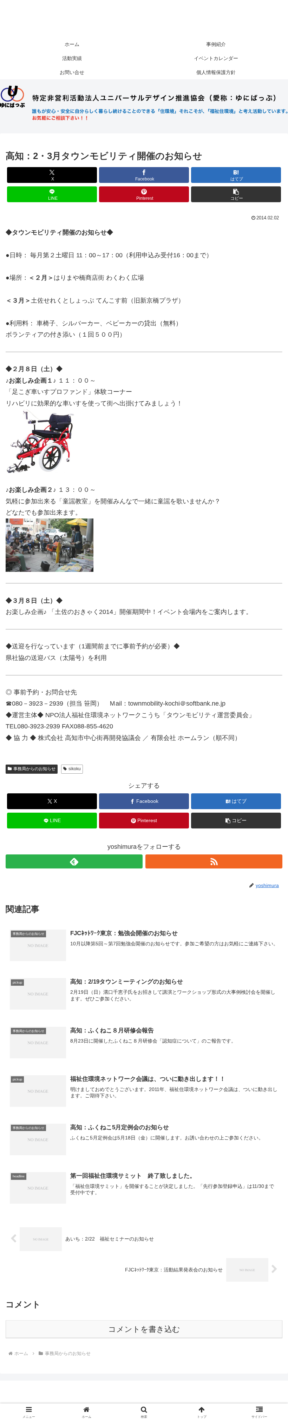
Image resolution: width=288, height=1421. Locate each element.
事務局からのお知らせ (34, 768)
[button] (236, 194)
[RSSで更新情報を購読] (213, 861)
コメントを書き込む (144, 1329)
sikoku (74, 768)
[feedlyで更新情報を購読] (74, 861)
